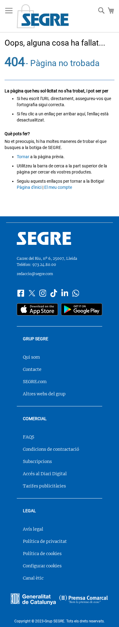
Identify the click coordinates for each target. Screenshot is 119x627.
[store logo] (43, 16)
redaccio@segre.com (35, 273)
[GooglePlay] (81, 310)
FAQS (28, 437)
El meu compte (58, 187)
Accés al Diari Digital (45, 473)
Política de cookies (42, 553)
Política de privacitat (45, 541)
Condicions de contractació (51, 449)
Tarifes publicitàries (44, 486)
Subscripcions (37, 461)
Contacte (32, 369)
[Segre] (59, 239)
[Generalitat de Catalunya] (33, 599)
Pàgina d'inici (29, 187)
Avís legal (33, 529)
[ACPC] (83, 599)
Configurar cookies (42, 566)
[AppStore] (37, 310)
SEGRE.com (35, 381)
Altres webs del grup (44, 394)
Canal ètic (33, 578)
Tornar (23, 156)
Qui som (31, 357)
